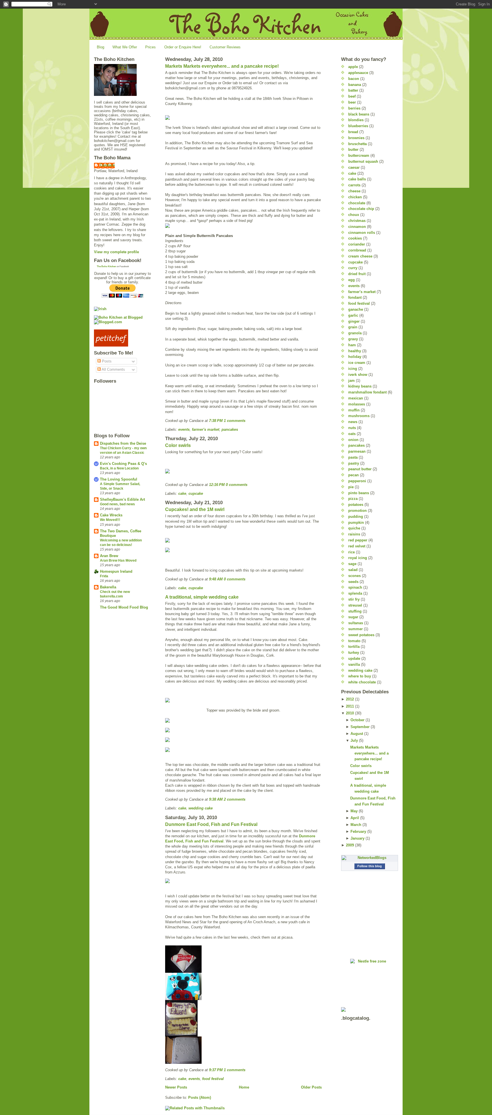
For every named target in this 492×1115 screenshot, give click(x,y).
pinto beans (358, 493)
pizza (353, 498)
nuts (352, 428)
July (354, 740)
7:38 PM (216, 421)
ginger (354, 321)
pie (351, 487)
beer (352, 102)
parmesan (357, 451)
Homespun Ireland (116, 571)
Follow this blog (369, 866)
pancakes (230, 429)
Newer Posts (176, 1087)
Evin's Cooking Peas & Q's (123, 463)
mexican (355, 398)
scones (354, 576)
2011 (350, 706)
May (354, 811)
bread (353, 132)
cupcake (195, 493)
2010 (350, 713)
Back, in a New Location (119, 468)
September (360, 727)
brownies (356, 138)
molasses (356, 404)
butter (353, 149)
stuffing (355, 611)
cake (182, 493)
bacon (353, 79)
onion (353, 440)
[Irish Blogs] (122, 309)
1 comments (234, 421)
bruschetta (357, 144)
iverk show (357, 374)
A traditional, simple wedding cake (202, 597)
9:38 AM (216, 799)
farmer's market (205, 429)
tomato (354, 641)
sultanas (355, 623)
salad (353, 570)
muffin (354, 410)
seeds (353, 582)
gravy (353, 339)
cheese (354, 191)
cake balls (357, 179)
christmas (357, 221)
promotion (357, 510)
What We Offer (124, 47)
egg (351, 280)
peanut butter (360, 469)
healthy (354, 351)
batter (353, 90)
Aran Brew (109, 556)
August (356, 733)
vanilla (354, 664)
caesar (354, 167)
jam (351, 380)
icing (352, 368)
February (358, 831)
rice (351, 552)
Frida (104, 576)
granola (355, 333)
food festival (213, 1079)
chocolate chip (361, 209)
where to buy (359, 676)
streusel (355, 605)
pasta (353, 457)
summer (355, 629)
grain (352, 327)
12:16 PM (217, 485)
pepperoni (357, 481)
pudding (355, 516)
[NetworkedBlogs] (369, 858)
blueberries (358, 126)
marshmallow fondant (367, 392)
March (355, 825)
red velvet (356, 546)
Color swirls (178, 445)
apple (353, 67)
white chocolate (362, 682)
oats (352, 434)
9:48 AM (216, 579)
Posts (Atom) (199, 1097)
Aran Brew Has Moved (118, 560)
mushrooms (359, 416)
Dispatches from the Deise (123, 443)
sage (352, 564)
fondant (355, 297)
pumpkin (356, 522)
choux (353, 215)
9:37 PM (216, 1070)
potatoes (355, 504)
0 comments (236, 485)
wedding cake (200, 808)
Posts (106, 361)
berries (354, 108)
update (354, 658)
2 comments (234, 799)
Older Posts (311, 1087)
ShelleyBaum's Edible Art (122, 499)
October (357, 720)
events (184, 429)
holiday (354, 357)
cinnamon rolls (361, 232)
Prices (150, 47)
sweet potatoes (361, 635)
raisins (354, 534)
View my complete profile (116, 252)
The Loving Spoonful (118, 479)
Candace (107, 165)
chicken (355, 197)
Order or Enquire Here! (182, 47)
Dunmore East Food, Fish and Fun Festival (211, 824)
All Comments (113, 369)
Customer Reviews (225, 47)
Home (244, 1087)
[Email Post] (247, 421)
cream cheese (360, 256)
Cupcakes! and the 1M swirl (194, 509)
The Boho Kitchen (106, 266)
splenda (355, 593)
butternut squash (363, 161)
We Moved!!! (110, 520)
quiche (354, 528)
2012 (350, 699)
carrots (354, 185)
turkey (353, 652)
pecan (353, 475)
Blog (100, 47)
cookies (355, 238)
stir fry (354, 599)
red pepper (357, 540)
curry (352, 268)
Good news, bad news (117, 504)
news (352, 422)
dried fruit (357, 274)
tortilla (354, 646)
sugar (353, 617)
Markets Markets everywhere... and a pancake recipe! (222, 66)
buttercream (358, 155)
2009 (350, 845)
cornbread (357, 250)
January (357, 838)
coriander (356, 244)
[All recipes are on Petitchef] (122, 338)
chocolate (356, 203)
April (354, 818)
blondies (356, 120)
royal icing (357, 558)
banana (354, 85)
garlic (353, 315)
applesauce (358, 73)
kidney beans (360, 386)
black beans (358, 114)
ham (352, 345)
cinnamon (357, 226)
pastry (353, 463)
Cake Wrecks (111, 515)
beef (352, 96)
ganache (355, 309)
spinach (355, 587)
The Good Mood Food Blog (124, 607)
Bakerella (108, 587)
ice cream (356, 362)
